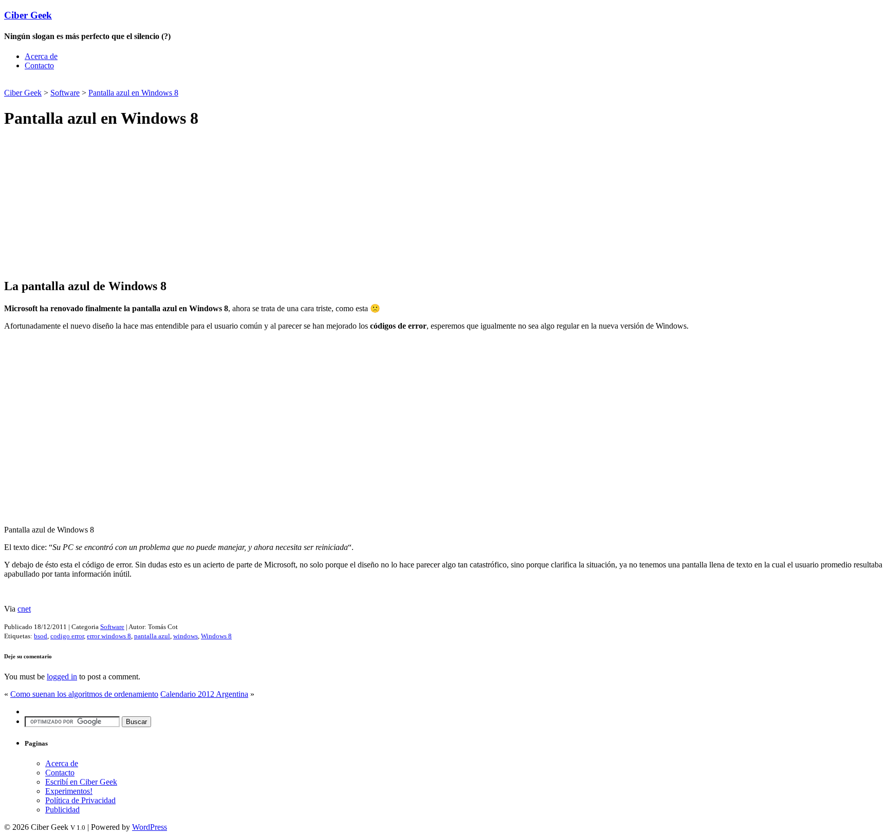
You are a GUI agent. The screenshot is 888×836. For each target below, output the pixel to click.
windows (185, 636)
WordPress (149, 827)
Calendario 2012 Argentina (204, 694)
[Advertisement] (124, 82)
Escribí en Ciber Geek (81, 781)
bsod (40, 636)
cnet (24, 608)
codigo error (67, 636)
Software (65, 92)
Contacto (39, 65)
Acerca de (41, 56)
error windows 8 (109, 636)
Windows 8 (216, 636)
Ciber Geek (28, 15)
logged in (62, 676)
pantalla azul (152, 636)
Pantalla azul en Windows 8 (133, 92)
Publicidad (62, 809)
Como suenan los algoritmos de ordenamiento (84, 694)
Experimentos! (68, 791)
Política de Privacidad (80, 800)
